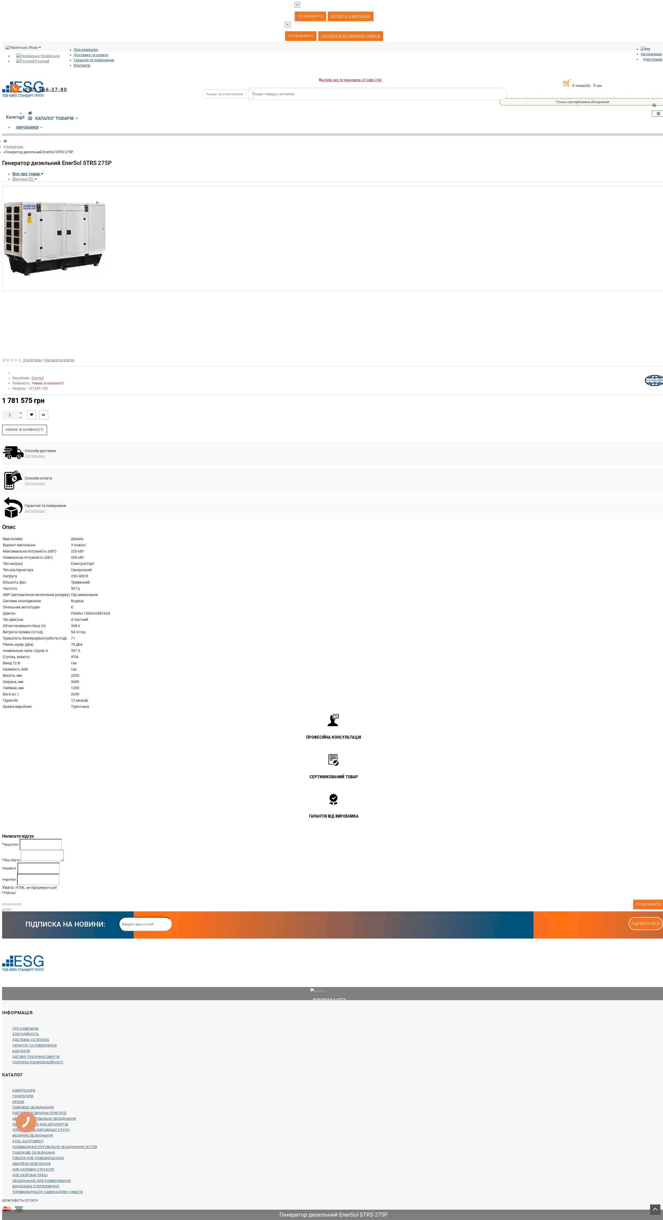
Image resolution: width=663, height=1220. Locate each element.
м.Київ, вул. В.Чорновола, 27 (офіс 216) (351, 80)
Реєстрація (652, 59)
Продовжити (310, 16)
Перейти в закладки (350, 16)
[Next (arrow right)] (9, 909)
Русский (41, 61)
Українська (50, 56)
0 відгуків (31, 360)
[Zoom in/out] (19, 904)
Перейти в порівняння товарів (350, 36)
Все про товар (26, 173)
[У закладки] (31, 414)
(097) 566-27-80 (45, 89)
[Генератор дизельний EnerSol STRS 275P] (54, 288)
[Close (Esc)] (4, 904)
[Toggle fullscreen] (14, 904)
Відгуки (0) (23, 179)
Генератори (14, 147)
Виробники (27, 127)
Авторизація (651, 54)
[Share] (9, 904)
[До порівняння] (43, 414)
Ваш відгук (12, 860)
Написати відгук (59, 360)
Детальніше (35, 456)
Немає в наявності (25, 430)
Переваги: (9, 868)
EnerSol (38, 378)
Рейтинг (10, 893)
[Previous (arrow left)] (4, 909)
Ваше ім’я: (11, 844)
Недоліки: (9, 879)
